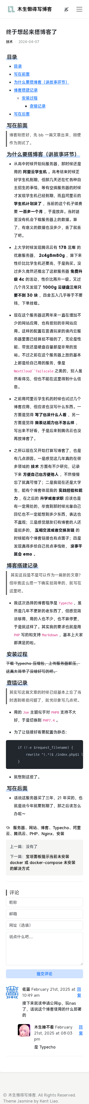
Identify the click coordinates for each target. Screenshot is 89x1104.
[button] (78, 9)
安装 (60, 833)
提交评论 (44, 974)
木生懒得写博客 (34, 9)
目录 (18, 66)
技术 (9, 41)
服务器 (19, 827)
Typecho (61, 827)
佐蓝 (26, 989)
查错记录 (37, 106)
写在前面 (22, 74)
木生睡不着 (44, 1027)
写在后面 (22, 114)
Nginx (47, 833)
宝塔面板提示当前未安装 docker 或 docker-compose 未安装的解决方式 (42, 862)
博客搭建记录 (26, 90)
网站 (33, 827)
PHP (34, 833)
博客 (45, 827)
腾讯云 (20, 833)
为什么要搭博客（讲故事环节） (41, 82)
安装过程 (30, 98)
